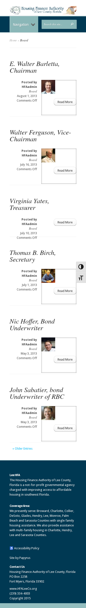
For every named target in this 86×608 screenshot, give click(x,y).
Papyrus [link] (24, 558)
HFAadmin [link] (29, 87)
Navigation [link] (21, 24)
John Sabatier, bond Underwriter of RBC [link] (37, 393)
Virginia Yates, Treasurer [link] (29, 204)
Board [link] (33, 91)
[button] (72, 24)
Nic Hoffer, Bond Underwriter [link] (32, 324)
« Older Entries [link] (22, 448)
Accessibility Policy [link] (26, 548)
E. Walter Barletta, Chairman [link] (35, 67)
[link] (43, 13)
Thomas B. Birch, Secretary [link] (33, 256)
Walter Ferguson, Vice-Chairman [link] (40, 135)
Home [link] (13, 40)
